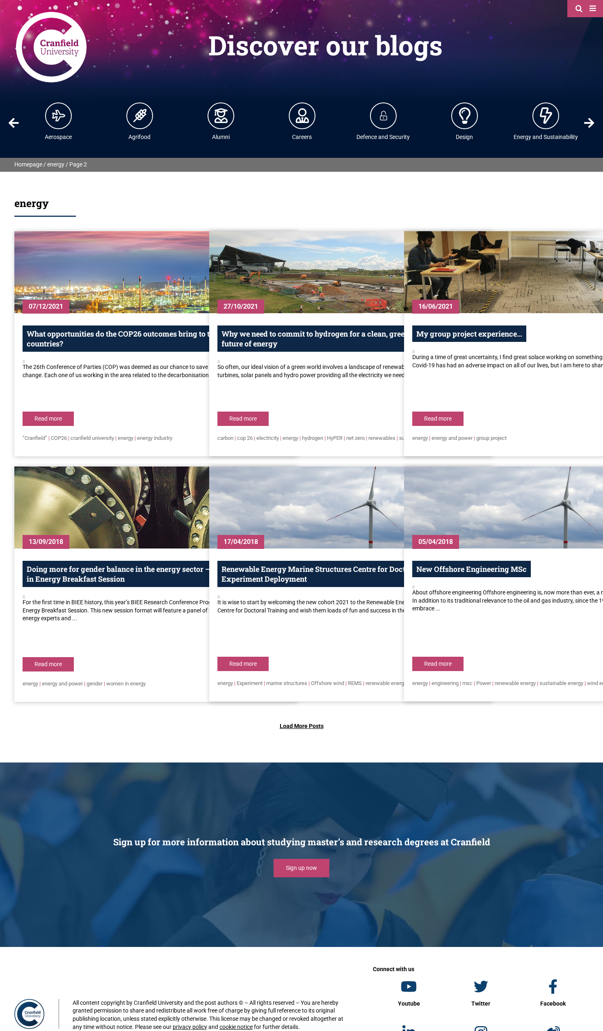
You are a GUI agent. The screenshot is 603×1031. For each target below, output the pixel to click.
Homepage (28, 164)
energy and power (452, 438)
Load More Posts (302, 726)
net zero (355, 438)
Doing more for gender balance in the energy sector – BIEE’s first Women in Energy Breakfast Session (153, 574)
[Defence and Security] (383, 115)
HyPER (335, 438)
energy (55, 164)
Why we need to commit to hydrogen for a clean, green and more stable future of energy (344, 338)
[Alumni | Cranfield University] (221, 115)
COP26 (59, 438)
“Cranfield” (35, 438)
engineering (445, 683)
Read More (48, 418)
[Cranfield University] (51, 13)
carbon (225, 438)
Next (589, 123)
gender (95, 684)
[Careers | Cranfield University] (302, 115)
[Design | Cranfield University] (464, 115)
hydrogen (312, 438)
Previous (13, 123)
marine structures (286, 683)
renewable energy (386, 683)
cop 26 (245, 438)
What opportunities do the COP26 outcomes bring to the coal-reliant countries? (143, 338)
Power (483, 683)
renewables (381, 438)
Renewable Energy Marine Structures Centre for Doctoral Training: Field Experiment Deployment (347, 574)
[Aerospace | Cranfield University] (58, 115)
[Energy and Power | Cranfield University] (546, 115)
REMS (355, 683)
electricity (267, 438)
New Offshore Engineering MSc (471, 569)
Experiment (250, 683)
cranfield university (92, 438)
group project (491, 438)
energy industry (154, 438)
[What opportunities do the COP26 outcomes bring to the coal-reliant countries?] (155, 272)
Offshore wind (327, 683)
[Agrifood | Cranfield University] (139, 115)
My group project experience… (469, 334)
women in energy (126, 684)
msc (467, 683)
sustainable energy (561, 683)
